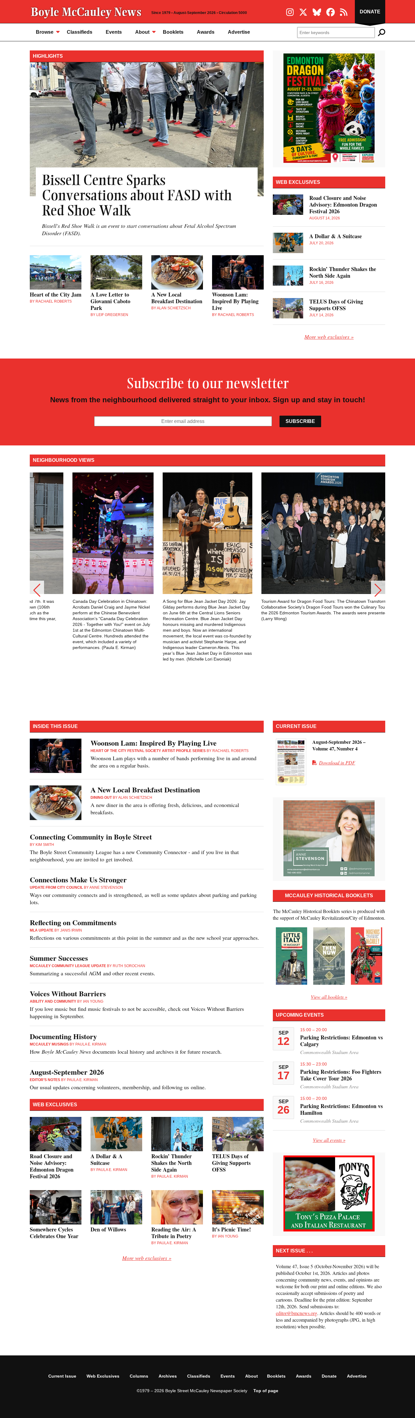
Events (114, 32)
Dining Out (101, 797)
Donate (370, 11)
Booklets (173, 32)
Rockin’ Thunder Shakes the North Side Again (342, 272)
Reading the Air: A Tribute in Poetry (173, 1232)
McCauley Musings (49, 1044)
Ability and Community (53, 1001)
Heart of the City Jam (55, 294)
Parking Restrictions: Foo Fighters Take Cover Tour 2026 (340, 1075)
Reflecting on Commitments (73, 922)
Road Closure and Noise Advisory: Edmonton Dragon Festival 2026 (343, 204)
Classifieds (79, 32)
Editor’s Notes (45, 1080)
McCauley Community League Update (68, 966)
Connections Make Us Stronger (78, 879)
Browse (44, 32)
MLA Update (41, 930)
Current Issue (62, 1376)
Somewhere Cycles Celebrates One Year (54, 1232)
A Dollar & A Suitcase (335, 236)
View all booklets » (329, 997)
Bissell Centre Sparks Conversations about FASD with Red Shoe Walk (137, 196)
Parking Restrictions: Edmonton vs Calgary (341, 1040)
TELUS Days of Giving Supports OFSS (336, 304)
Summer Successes (59, 958)
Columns (139, 1376)
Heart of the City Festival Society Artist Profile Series (148, 751)
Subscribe (300, 421)
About (142, 32)
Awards (205, 32)
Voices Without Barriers (68, 993)
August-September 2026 (67, 1071)
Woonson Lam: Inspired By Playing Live (235, 301)
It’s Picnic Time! (231, 1229)
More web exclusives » (329, 336)
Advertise (239, 32)
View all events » (329, 1140)
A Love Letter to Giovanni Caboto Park (110, 301)
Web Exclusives (103, 1376)
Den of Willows (108, 1229)
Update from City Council (56, 887)
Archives (168, 1376)
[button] (37, 590)
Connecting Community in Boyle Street (91, 836)
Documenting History (63, 1036)
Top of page (265, 1390)
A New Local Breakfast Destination (176, 297)
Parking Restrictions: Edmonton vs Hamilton (341, 1109)
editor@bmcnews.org (296, 1313)
